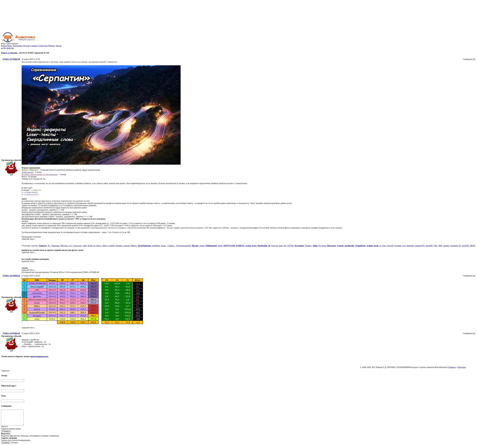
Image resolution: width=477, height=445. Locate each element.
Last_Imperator (408, 246)
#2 (474, 276)
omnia (220, 246)
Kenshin (119, 246)
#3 (474, 333)
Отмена (14, 443)
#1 (474, 59)
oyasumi (126, 246)
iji (380, 246)
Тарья (163, 246)
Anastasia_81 (455, 246)
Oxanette (397, 246)
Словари (33, 46)
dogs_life (282, 246)
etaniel (201, 246)
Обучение (461, 367)
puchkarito (349, 246)
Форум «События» (9, 53)
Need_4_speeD (108, 246)
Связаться (5, 371)
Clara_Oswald (387, 246)
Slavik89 (429, 246)
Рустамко (322, 246)
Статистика (43, 46)
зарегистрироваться (39, 356)
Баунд (98, 246)
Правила (452, 367)
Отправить (6, 431)
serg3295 (465, 246)
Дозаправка (17, 46)
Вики (9, 46)
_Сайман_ (171, 246)
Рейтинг (51, 46)
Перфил (308, 246)
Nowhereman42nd (183, 246)
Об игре (26, 46)
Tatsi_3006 (438, 246)
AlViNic (290, 246)
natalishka (156, 246)
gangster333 (420, 246)
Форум (4, 46)
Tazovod (274, 246)
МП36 (472, 246)
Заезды (59, 46)
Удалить (4, 426)
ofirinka (446, 246)
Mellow (134, 246)
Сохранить (6, 443)
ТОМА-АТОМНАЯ (11, 59)
